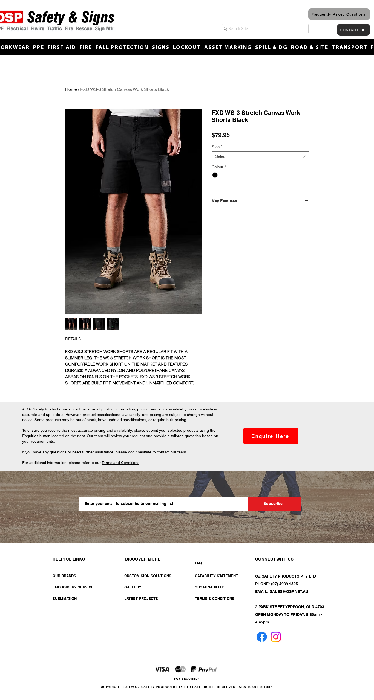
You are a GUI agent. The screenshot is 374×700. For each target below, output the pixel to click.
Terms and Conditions (120, 462)
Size (217, 146)
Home (71, 89)
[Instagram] (276, 637)
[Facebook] (262, 637)
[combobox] (260, 156)
